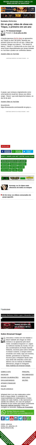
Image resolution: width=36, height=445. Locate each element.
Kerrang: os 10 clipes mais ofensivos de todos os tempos (20, 186)
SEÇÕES (25, 380)
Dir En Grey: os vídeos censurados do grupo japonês (16, 196)
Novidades (4, 21)
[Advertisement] (15, 128)
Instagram (5, 167)
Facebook (22, 164)
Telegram (13, 164)
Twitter (13, 167)
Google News (6, 170)
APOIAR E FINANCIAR (8, 383)
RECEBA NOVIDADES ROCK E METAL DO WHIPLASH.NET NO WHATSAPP (18, 2)
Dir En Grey (13, 21)
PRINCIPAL (26, 372)
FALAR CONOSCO (7, 389)
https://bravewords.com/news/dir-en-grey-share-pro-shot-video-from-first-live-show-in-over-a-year (17, 107)
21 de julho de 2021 (20, 33)
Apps (20, 170)
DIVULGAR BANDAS (7, 380)
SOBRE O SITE (6, 372)
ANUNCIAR (4, 374)
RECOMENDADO (27, 374)
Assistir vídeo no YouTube (10, 54)
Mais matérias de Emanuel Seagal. (18, 366)
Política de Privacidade (25, 407)
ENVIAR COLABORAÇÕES (9, 377)
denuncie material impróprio (10, 405)
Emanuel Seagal (15, 31)
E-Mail (15, 170)
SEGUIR (3, 386)
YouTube (21, 167)
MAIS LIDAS (26, 377)
